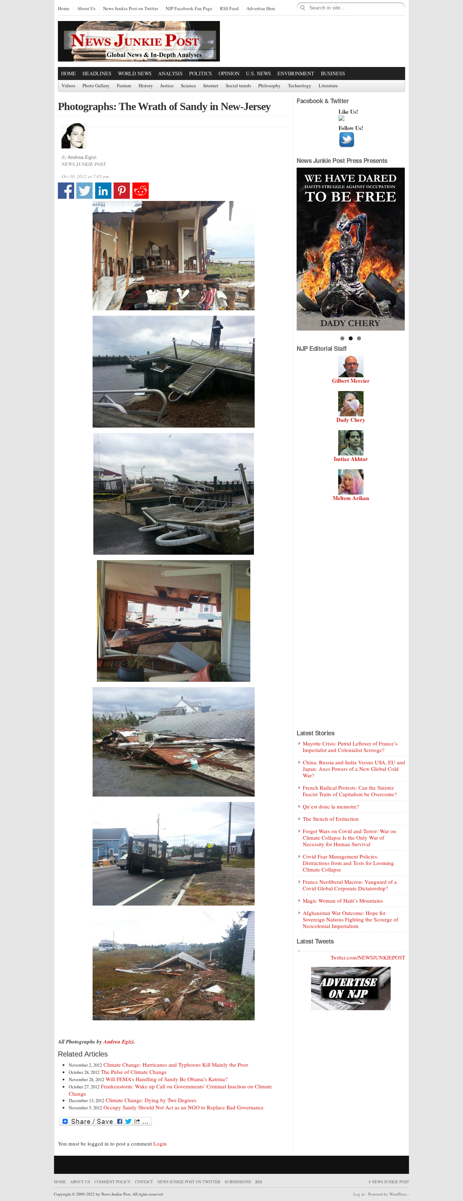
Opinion (228, 73)
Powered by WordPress (387, 1194)
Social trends (238, 86)
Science (188, 86)
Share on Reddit (140, 190)
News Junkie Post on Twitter (130, 9)
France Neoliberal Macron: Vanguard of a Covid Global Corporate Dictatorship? (350, 885)
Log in (359, 1194)
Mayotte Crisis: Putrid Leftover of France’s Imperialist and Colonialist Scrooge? (350, 746)
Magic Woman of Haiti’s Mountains (343, 900)
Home (63, 9)
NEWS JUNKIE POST (388, 1181)
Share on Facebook (66, 190)
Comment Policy (112, 1181)
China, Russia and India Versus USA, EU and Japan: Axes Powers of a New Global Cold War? (354, 769)
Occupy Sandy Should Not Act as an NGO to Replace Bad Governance (183, 1107)
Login (160, 1143)
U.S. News (258, 73)
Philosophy (269, 86)
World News (135, 73)
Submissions (238, 1181)
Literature (328, 86)
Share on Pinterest (122, 190)
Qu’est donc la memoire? (331, 806)
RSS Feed (229, 9)
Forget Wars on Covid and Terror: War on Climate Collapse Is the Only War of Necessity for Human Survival (349, 837)
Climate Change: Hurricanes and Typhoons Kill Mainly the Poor (175, 1064)
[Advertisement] (320, 41)
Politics (200, 73)
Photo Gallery (96, 86)
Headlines (96, 73)
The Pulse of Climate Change (134, 1071)
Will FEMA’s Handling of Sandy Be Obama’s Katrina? (167, 1079)
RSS (258, 1181)
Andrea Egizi (82, 157)
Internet (210, 86)
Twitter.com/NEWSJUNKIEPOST (368, 957)
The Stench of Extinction (331, 818)
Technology (299, 86)
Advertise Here (260, 9)
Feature (124, 86)
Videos (68, 86)
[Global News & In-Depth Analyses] (139, 55)
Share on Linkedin (103, 190)
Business (333, 73)
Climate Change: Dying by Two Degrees (151, 1100)
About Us (86, 9)
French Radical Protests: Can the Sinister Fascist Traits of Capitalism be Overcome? (350, 791)
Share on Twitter (84, 190)
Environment (295, 73)
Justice (167, 86)
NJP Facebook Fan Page (189, 9)
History (146, 86)
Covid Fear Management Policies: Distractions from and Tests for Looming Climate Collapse (348, 863)
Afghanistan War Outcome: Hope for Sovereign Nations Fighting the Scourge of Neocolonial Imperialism (350, 919)
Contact (144, 1181)
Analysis (170, 73)
